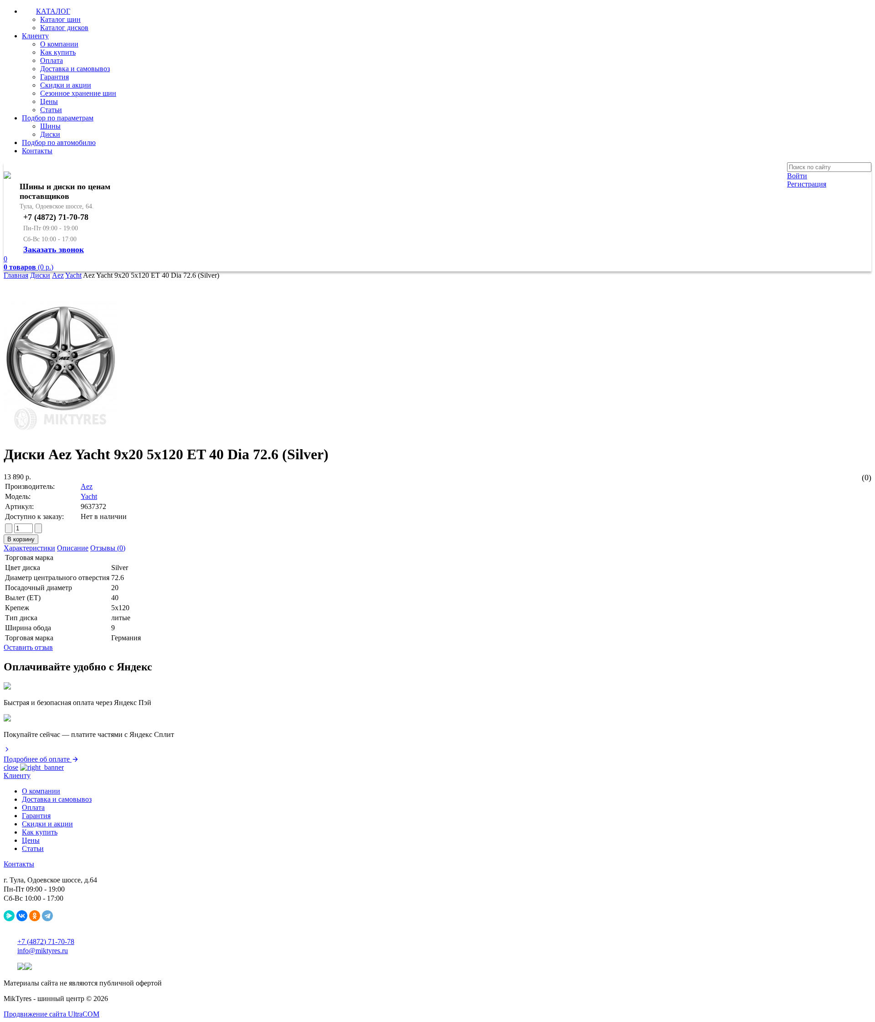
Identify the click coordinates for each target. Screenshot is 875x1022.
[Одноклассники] (34, 915)
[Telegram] (47, 915)
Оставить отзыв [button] (28, 647)
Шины (50, 126)
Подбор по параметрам (57, 118)
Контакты (37, 151)
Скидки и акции (65, 85)
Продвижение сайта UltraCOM (51, 1014)
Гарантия (54, 77)
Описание (72, 548)
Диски (50, 134)
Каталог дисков (64, 27)
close (11, 767)
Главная (16, 275)
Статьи (51, 110)
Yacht (73, 275)
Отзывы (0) (107, 548)
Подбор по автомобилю (59, 142)
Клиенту (35, 36)
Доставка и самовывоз (75, 69)
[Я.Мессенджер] (9, 915)
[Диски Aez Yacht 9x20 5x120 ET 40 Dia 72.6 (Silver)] (61, 432)
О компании (59, 44)
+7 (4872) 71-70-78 (45, 941)
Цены (49, 101)
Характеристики (29, 548)
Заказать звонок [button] (53, 249)
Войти (797, 176)
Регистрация (806, 184)
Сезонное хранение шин (78, 93)
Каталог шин (60, 19)
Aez (58, 275)
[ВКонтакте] (21, 915)
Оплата (51, 60)
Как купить (58, 52)
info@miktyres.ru (42, 951)
